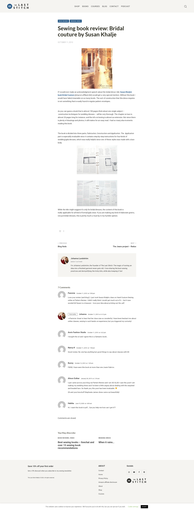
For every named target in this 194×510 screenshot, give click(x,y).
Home (101, 474)
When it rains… (106, 442)
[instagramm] (129, 472)
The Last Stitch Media (34, 477)
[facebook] (139, 472)
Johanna (82, 314)
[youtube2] (134, 472)
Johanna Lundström (79, 258)
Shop (100, 490)
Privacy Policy (103, 478)
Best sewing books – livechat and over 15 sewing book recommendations (76, 445)
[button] (61, 231)
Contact (101, 470)
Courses (101, 494)
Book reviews (63, 21)
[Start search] (185, 6)
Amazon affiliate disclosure (108, 482)
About (101, 486)
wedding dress (76, 21)
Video (72, 438)
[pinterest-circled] (144, 472)
